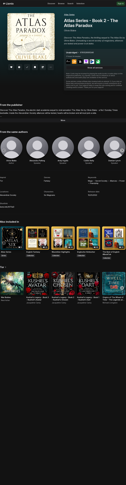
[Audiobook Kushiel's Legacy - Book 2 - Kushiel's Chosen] (63, 283)
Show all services (95, 68)
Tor (1, 181)
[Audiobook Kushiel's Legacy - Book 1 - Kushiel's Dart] (88, 283)
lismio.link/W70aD (7, 207)
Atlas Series (69, 14)
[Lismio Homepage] (8, 4)
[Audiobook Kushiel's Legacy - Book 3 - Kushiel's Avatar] (37, 283)
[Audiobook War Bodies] (12, 283)
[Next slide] (122, 150)
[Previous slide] (4, 150)
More (63, 120)
